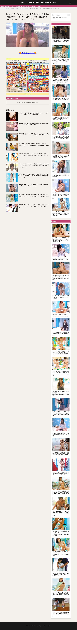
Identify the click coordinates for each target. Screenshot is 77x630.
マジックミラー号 (17, 22)
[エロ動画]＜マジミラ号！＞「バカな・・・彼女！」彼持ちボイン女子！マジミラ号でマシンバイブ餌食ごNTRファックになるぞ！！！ (33, 206)
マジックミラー (64, 17)
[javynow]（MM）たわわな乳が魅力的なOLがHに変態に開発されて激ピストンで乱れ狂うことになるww (33, 185)
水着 (22, 22)
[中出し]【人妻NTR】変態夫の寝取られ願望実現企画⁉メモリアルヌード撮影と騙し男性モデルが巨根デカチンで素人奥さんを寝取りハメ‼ (60, 454)
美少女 (54, 17)
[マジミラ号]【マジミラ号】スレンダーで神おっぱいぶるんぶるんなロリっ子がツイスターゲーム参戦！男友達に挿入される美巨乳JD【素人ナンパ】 (61, 353)
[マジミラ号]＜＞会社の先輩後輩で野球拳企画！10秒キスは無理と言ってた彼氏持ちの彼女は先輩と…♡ (60, 175)
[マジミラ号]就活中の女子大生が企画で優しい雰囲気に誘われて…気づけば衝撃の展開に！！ (60, 333)
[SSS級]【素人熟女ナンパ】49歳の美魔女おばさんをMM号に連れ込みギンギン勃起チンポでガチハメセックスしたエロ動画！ (60, 41)
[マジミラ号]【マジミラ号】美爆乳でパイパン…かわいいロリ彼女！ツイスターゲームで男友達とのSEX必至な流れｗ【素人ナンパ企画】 (60, 373)
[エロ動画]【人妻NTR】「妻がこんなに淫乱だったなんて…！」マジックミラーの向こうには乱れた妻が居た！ (33, 113)
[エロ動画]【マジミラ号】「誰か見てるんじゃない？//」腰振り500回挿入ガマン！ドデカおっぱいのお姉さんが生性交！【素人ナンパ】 (60, 433)
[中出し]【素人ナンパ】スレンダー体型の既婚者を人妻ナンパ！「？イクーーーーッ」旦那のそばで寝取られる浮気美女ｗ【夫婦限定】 (60, 393)
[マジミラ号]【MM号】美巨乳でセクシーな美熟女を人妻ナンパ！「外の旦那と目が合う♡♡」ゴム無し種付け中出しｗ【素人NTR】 (60, 81)
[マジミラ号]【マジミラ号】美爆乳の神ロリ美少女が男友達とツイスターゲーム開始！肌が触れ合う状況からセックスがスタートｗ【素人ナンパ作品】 (60, 239)
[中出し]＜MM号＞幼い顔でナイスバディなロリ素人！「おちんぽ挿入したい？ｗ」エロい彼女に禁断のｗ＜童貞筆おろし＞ (60, 118)
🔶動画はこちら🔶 (27, 52)
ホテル (60, 17)
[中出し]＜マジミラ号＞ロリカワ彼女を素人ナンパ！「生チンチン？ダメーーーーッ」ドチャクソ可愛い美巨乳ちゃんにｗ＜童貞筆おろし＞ (60, 553)
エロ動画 (12, 8)
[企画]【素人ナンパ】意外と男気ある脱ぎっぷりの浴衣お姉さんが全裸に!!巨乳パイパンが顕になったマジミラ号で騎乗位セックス (60, 473)
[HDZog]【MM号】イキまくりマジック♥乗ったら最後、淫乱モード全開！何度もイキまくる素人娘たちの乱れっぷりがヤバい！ (60, 156)
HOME (8, 8)
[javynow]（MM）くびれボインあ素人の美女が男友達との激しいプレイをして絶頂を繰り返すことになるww (33, 124)
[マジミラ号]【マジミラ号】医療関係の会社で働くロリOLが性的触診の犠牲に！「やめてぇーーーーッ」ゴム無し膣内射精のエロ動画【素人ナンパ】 (60, 573)
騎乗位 (32, 22)
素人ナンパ (29, 22)
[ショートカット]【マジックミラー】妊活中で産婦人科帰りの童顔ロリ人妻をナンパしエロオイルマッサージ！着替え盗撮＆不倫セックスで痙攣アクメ (33, 165)
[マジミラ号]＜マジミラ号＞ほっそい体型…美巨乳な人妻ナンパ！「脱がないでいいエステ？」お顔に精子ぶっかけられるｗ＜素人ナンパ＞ (33, 196)
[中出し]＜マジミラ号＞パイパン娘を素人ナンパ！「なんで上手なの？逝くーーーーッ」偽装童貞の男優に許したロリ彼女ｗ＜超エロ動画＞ (60, 277)
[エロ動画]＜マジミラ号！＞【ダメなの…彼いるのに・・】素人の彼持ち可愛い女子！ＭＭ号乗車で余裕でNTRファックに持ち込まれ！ (33, 155)
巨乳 (20, 22)
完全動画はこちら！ (27, 93)
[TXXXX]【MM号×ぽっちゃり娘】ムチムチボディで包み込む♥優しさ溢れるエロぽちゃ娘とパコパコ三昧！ (60, 99)
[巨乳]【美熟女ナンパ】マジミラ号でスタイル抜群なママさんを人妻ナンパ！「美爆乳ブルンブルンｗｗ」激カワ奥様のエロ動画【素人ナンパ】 (60, 513)
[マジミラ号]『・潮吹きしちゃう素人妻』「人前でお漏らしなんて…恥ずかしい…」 (60, 315)
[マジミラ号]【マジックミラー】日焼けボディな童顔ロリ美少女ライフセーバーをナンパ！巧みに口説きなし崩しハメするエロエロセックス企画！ (38, 8)
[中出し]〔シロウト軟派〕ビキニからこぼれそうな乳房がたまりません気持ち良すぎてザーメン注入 (60, 297)
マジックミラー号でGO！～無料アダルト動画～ (38, 2)
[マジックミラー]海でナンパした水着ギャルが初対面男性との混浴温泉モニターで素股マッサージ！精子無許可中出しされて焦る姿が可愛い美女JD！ (33, 175)
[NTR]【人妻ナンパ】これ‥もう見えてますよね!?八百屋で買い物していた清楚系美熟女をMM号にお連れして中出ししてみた (60, 194)
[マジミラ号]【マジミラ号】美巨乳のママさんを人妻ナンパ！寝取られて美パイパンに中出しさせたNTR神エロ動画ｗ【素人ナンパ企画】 (33, 135)
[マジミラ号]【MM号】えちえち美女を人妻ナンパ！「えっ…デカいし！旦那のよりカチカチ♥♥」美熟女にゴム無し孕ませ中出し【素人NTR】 (60, 61)
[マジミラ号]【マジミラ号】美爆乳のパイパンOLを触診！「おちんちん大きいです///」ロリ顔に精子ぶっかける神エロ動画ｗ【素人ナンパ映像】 (60, 533)
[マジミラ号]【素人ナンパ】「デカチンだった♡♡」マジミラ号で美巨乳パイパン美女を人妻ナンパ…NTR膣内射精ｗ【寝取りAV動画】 (60, 594)
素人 (26, 22)
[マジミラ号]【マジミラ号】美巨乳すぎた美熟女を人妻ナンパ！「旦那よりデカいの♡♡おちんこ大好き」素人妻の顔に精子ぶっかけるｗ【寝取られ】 (33, 145)
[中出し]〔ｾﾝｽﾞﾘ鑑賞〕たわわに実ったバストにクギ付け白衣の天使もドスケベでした (60, 258)
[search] (68, 15)
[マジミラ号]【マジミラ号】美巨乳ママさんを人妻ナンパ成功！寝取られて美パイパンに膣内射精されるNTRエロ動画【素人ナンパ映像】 (60, 493)
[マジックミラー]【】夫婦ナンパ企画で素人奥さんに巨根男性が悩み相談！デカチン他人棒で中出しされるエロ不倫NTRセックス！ (60, 137)
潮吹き (24, 22)
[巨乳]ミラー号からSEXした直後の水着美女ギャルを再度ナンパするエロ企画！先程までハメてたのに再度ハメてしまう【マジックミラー (60, 614)
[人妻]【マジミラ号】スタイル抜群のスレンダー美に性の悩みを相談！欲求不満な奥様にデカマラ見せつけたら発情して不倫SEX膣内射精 (60, 413)
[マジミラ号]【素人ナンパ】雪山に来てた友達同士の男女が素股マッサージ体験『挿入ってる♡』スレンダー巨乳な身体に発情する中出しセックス (60, 213)
